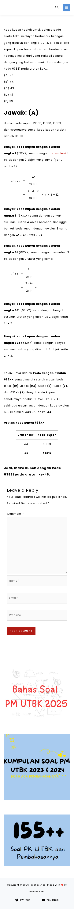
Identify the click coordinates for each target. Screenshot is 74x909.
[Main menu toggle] (66, 7)
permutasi (58, 153)
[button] (57, 7)
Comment (15, 514)
